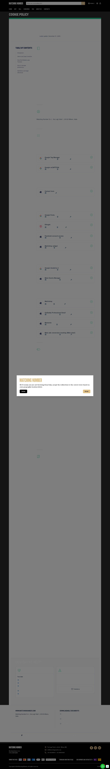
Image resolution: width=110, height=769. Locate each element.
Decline (23, 391)
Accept (86, 391)
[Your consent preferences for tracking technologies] (107, 766)
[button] (102, 766)
